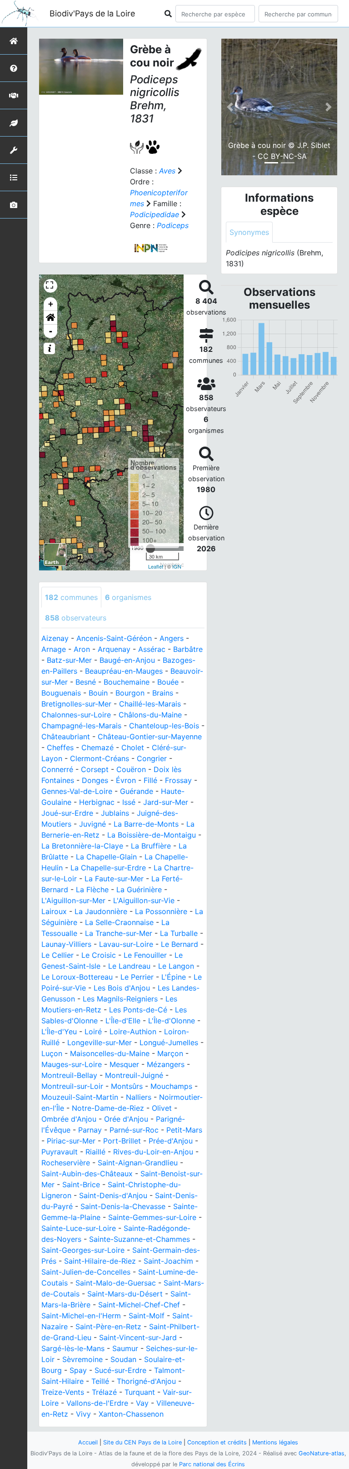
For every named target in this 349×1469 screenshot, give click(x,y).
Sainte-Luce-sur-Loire (78, 1228)
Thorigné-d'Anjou (146, 1381)
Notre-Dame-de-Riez (108, 1108)
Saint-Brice (81, 1184)
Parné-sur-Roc (134, 1129)
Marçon (170, 1053)
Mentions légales (275, 1442)
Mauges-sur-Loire (71, 1064)
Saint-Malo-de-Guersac (115, 1282)
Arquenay (114, 649)
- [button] (50, 331)
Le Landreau (129, 966)
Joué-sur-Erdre (67, 813)
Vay (142, 1403)
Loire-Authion (133, 1031)
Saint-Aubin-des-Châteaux (87, 1173)
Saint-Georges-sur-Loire (83, 1250)
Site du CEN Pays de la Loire (142, 1442)
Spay (78, 1370)
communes (71, 597)
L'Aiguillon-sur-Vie (143, 900)
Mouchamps (171, 1086)
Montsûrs (127, 1086)
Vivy (83, 1413)
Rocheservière (65, 1162)
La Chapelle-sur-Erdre (108, 867)
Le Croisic (98, 955)
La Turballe (179, 933)
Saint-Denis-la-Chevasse (122, 1206)
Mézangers (165, 1064)
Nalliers (138, 1097)
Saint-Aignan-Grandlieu (138, 1162)
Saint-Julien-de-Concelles (85, 1271)
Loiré (93, 1031)
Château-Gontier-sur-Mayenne (150, 736)
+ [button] (50, 304)
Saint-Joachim (168, 1261)
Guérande (136, 791)
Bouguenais (61, 692)
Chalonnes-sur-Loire (76, 714)
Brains (162, 692)
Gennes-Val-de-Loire (76, 791)
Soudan (123, 1359)
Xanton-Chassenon (131, 1413)
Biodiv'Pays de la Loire (92, 13)
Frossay (178, 780)
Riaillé (95, 1151)
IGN (176, 566)
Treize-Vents (62, 1392)
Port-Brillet (122, 1140)
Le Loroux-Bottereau (77, 976)
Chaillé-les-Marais (150, 703)
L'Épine (173, 976)
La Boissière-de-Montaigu (151, 834)
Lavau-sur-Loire (126, 944)
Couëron (131, 769)
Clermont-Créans (99, 758)
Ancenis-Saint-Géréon (114, 638)
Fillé (150, 780)
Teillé (100, 1381)
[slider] (150, 548)
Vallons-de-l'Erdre (97, 1403)
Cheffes (60, 747)
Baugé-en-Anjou (127, 660)
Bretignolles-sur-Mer (76, 703)
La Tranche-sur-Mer (118, 933)
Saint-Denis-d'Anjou (113, 1195)
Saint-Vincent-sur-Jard (138, 1337)
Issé (128, 802)
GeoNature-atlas (321, 1453)
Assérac (151, 649)
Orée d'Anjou (126, 1118)
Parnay (90, 1129)
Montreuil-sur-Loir (72, 1086)
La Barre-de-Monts (146, 824)
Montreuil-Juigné (134, 1075)
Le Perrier (137, 976)
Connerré (57, 769)
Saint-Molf (147, 1315)
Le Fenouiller (145, 955)
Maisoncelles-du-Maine (110, 1053)
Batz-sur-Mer (69, 660)
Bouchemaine (127, 681)
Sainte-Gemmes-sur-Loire (152, 1217)
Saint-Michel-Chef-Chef (139, 1304)
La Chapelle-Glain (106, 856)
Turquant (140, 1392)
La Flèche (92, 889)
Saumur (125, 1348)
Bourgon (130, 692)
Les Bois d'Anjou (122, 987)
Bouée (168, 681)
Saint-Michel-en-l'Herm (81, 1315)
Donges (95, 780)
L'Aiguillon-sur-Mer (73, 900)
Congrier (152, 758)
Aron (82, 649)
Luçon (51, 1053)
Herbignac (97, 802)
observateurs (75, 617)
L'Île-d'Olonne (171, 1020)
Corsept (95, 769)
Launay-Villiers (66, 944)
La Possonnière (161, 911)
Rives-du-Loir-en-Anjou (153, 1151)
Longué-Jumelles (169, 1042)
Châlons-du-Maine (150, 714)
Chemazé (97, 747)
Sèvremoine (82, 1359)
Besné (85, 681)
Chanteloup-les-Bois (164, 725)
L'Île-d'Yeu (59, 1031)
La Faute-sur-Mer (114, 878)
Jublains (115, 813)
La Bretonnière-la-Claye (82, 845)
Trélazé (104, 1392)
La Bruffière (151, 845)
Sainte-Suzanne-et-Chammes (139, 1239)
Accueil (88, 1442)
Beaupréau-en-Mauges (124, 671)
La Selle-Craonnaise (119, 922)
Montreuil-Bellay (69, 1075)
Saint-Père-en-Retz (108, 1326)
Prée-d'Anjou (171, 1140)
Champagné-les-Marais (81, 725)
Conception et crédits (217, 1442)
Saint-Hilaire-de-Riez (100, 1261)
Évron (126, 780)
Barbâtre (188, 649)
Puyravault (59, 1151)
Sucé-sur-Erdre (120, 1370)
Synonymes (249, 232)
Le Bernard (179, 944)
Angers (172, 638)
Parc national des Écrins (212, 1464)
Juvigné (92, 824)
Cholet (132, 747)
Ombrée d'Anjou (68, 1118)
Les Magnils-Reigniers (120, 998)
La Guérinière (139, 889)
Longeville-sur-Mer (99, 1042)
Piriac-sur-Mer (71, 1140)
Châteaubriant (65, 736)
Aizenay (55, 638)
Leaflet (155, 566)
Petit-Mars (184, 1129)
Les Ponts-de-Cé (138, 1009)
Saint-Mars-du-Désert (125, 1293)
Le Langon (176, 966)
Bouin (98, 692)
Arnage (53, 649)
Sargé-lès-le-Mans (73, 1348)
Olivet (162, 1108)
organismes (128, 597)
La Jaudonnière (101, 911)
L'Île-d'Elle (122, 1020)
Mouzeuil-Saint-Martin (79, 1097)
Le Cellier (57, 955)
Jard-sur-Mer (165, 802)
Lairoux (54, 911)
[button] (50, 318)
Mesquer (124, 1064)
